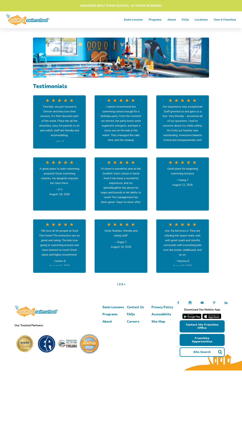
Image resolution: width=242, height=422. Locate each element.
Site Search (202, 352)
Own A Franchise (225, 20)
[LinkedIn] (226, 302)
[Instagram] (190, 302)
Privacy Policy (162, 307)
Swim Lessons (113, 307)
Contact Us (135, 307)
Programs (155, 20)
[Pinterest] (214, 302)
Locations (201, 20)
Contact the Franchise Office (202, 326)
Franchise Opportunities (202, 339)
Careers (133, 321)
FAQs (185, 20)
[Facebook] (178, 302)
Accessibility (161, 314)
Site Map (158, 321)
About (171, 20)
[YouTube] (202, 302)
